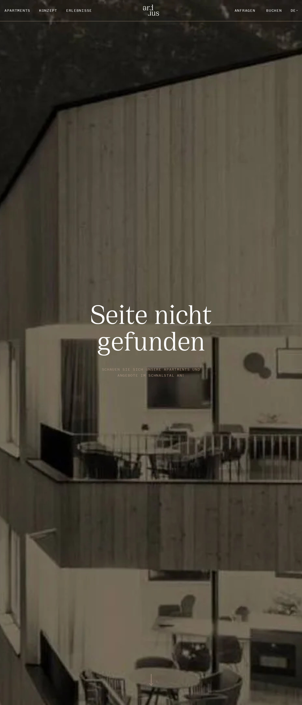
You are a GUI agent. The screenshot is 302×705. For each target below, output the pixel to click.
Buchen (274, 10)
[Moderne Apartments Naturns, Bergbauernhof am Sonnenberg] (151, 14)
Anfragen (245, 10)
